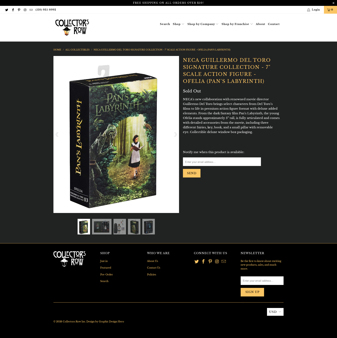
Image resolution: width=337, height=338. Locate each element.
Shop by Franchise (236, 24)
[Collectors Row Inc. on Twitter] (6, 9)
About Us (152, 261)
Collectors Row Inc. (74, 321)
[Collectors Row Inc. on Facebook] (12, 9)
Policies (151, 274)
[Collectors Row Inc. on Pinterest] (18, 9)
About (260, 24)
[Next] (175, 134)
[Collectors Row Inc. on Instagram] (25, 9)
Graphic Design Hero (111, 321)
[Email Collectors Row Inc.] (31, 9)
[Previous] (57, 134)
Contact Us (153, 267)
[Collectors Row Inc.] (72, 28)
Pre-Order (106, 274)
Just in (104, 261)
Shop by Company (201, 24)
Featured (105, 267)
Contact (274, 24)
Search (165, 24)
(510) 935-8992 (45, 9)
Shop (177, 24)
